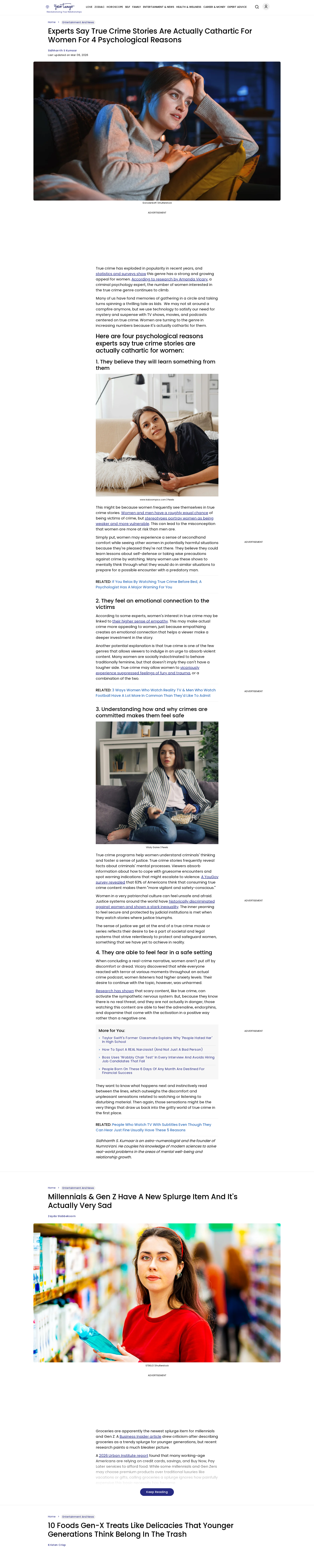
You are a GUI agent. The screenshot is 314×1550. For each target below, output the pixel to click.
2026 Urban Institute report (123, 1455)
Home (52, 22)
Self (127, 7)
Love (89, 7)
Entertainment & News (158, 7)
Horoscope (115, 7)
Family (136, 7)
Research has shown (115, 990)
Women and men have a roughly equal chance (164, 512)
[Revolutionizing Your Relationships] (64, 6)
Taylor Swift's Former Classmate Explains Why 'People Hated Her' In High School (157, 1040)
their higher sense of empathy (140, 621)
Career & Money (214, 7)
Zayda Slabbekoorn (62, 1216)
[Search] (256, 6)
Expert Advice (237, 7)
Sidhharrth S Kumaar (62, 50)
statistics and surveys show (121, 273)
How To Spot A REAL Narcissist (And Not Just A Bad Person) (152, 1050)
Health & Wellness (188, 7)
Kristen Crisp (57, 1545)
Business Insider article (140, 1436)
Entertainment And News (78, 22)
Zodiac (99, 7)
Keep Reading (157, 1492)
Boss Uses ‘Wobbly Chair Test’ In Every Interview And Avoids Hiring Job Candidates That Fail (158, 1059)
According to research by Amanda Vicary (170, 279)
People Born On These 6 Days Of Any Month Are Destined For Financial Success (153, 1071)
